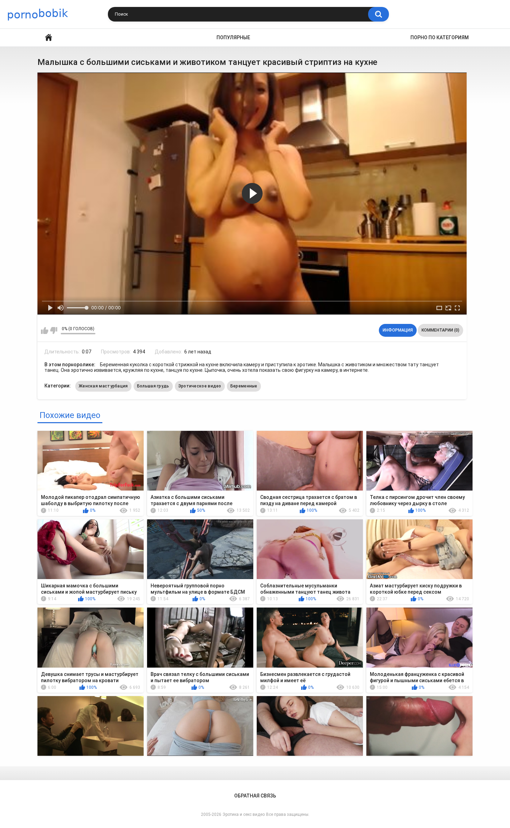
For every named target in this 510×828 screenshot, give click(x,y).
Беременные (243, 386)
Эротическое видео (199, 386)
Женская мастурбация (103, 386)
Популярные (233, 37)
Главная (48, 38)
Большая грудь (153, 386)
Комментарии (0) (440, 330)
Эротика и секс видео (244, 814)
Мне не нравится (53, 330)
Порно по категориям (439, 37)
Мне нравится (44, 330)
